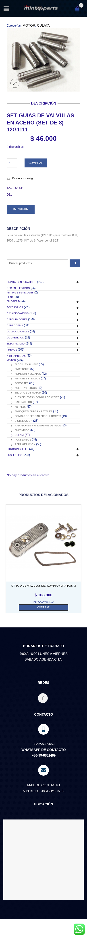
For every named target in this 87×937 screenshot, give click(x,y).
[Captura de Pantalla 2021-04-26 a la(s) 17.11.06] (43, 60)
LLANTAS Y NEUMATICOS (21, 282)
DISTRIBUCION (23, 420)
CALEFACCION (23, 402)
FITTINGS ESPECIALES (20, 292)
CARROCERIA (15, 325)
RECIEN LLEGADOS (18, 288)
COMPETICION (15, 337)
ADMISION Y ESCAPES (28, 373)
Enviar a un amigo (23, 178)
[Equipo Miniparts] (79, 929)
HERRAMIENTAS (16, 355)
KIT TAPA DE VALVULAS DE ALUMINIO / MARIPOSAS (43, 585)
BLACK (10, 297)
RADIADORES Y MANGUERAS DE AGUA (38, 425)
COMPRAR (36, 163)
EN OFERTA (14, 301)
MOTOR (29, 25)
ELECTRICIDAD (16, 343)
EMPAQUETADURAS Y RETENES (33, 411)
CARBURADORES (17, 319)
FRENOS (12, 349)
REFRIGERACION (25, 444)
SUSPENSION (15, 455)
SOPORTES (21, 383)
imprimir (20, 209)
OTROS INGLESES (17, 449)
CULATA (43, 25)
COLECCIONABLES (18, 331)
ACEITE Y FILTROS (26, 388)
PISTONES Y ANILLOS (27, 378)
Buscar (75, 263)
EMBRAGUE (22, 369)
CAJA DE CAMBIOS (18, 313)
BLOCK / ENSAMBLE (26, 364)
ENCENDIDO (22, 430)
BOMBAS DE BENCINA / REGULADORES (38, 416)
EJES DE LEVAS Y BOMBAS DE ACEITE (37, 397)
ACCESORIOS (15, 307)
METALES (20, 406)
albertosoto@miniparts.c (42, 791)
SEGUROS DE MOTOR (28, 392)
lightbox (14, 83)
